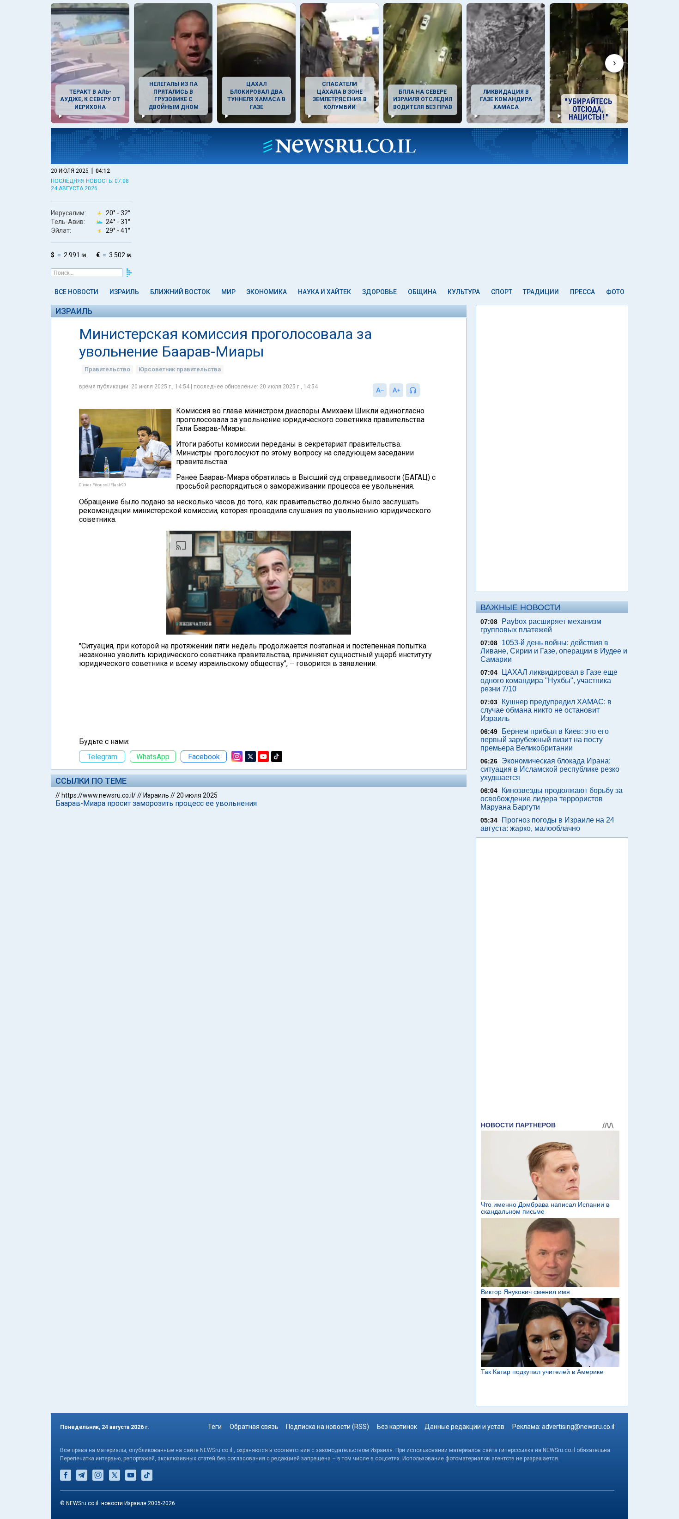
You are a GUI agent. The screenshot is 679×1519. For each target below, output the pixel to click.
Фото (615, 292)
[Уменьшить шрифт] (380, 390)
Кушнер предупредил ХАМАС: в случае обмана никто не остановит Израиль (546, 710)
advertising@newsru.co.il (578, 1426)
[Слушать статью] (422, 390)
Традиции (541, 292)
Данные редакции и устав (464, 1426)
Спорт (501, 292)
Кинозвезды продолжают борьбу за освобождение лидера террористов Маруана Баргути (551, 799)
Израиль (124, 292)
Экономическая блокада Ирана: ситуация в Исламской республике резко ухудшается (549, 769)
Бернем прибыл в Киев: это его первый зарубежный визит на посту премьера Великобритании (544, 739)
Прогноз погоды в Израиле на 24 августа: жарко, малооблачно (547, 824)
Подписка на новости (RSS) (327, 1426)
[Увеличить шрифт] (396, 390)
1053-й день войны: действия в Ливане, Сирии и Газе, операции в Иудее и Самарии (553, 651)
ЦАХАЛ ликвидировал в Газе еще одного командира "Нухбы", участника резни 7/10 (549, 680)
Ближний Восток (180, 292)
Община (422, 292)
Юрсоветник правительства (180, 369)
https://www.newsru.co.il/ (98, 795)
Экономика (266, 292)
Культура (464, 292)
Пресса (582, 292)
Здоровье (379, 292)
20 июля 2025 (197, 795)
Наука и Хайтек (324, 292)
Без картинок (397, 1426)
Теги (215, 1426)
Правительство (107, 369)
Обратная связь (254, 1426)
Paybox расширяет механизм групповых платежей (540, 625)
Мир (228, 292)
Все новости (76, 292)
